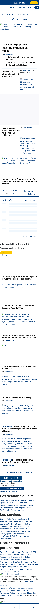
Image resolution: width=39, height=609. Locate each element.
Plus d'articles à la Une (19, 472)
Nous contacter (26, 521)
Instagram (5, 572)
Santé (24, 503)
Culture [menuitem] (11, 7)
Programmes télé (6, 521)
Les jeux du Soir (24, 524)
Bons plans (4, 531)
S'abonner (34, 3)
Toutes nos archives (23, 536)
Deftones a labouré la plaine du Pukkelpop (19, 58)
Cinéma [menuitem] (21, 7)
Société (17, 500)
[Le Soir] (19, 2)
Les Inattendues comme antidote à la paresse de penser (18, 461)
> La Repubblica (14, 564)
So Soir (3, 508)
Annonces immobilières (9, 529)
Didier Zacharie (9, 54)
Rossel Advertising (13, 552)
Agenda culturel (23, 519)
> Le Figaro (24, 562)
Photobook (20, 534)
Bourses (3, 519)
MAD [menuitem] (30, 7)
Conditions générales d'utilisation (13, 588)
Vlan (34, 554)
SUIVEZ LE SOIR (7, 569)
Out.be (10, 524)
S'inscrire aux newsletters (12, 489)
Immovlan (22, 559)
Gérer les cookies (6, 538)
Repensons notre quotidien (10, 505)
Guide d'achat (25, 531)
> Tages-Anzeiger (7, 567)
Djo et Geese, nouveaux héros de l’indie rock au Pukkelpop (20, 64)
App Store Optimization (9, 559)
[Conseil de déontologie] (10, 574)
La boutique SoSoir (7, 526)
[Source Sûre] (5, 586)
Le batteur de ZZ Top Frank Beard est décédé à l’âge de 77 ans (19, 307)
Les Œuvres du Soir (7, 536)
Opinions (3, 500)
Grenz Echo (14, 554)
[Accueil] (3, 7)
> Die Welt (4, 564)
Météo (13, 519)
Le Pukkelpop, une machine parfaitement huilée (15, 47)
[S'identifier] (28, 2)
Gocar (29, 529)
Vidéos (31, 505)
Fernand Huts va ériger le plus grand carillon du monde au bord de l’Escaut (19, 336)
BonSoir (17, 521)
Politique (10, 500)
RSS (15, 524)
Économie (30, 500)
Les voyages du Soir (8, 534)
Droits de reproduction (15, 595)
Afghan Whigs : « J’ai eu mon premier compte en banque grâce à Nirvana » (19, 428)
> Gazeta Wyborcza (21, 567)
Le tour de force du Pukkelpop (17, 398)
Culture (8, 503)
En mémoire (15, 557)
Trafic (9, 519)
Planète (19, 503)
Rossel (2, 552)
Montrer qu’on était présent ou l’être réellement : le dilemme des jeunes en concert (19, 181)
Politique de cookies (24, 591)
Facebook (19, 569)
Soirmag (9, 508)
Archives (21, 510)
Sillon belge (25, 557)
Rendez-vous (5, 557)
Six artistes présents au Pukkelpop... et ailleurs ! (19, 367)
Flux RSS (15, 572)
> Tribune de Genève (30, 564)
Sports (2, 503)
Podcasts (24, 505)
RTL (34, 552)
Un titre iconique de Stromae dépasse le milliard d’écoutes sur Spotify (19, 277)
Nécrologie (23, 529)
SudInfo (29, 552)
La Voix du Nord (26, 554)
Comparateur (14, 531)
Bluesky (28, 569)
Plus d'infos (29, 581)
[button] (3, 2)
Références (12, 510)
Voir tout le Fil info (29, 236)
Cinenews (4, 524)
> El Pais (32, 562)
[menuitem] (5, 606)
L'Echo (23, 552)
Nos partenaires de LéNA (10, 562)
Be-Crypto (4, 510)
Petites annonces (22, 526)
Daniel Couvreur (9, 340)
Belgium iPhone (25, 508)
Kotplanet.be (5, 554)
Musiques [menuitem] (24, 14)
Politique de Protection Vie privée (13, 593)
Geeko (15, 508)
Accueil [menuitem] (5, 14)
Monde (23, 500)
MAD (13, 503)
